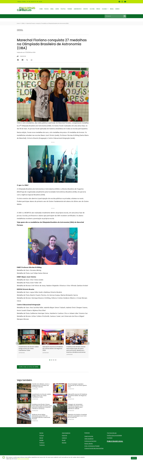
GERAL (23, 23)
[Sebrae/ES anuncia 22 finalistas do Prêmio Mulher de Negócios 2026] (36, 343)
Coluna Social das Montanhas (93, 448)
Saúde (41, 440)
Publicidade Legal (115, 441)
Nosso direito (88, 444)
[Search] (124, 16)
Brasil (63, 440)
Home (41, 433)
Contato (109, 438)
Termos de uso (112, 433)
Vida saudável (88, 439)
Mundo (64, 443)
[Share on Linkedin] (22, 60)
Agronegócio (66, 433)
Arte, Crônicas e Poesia (91, 446)
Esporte (64, 435)
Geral (41, 438)
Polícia (41, 435)
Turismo (42, 445)
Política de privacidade (114, 435)
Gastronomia (88, 436)
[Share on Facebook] (18, 60)
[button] (50, 360)
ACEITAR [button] (134, 458)
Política (41, 443)
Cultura (64, 438)
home (18, 23)
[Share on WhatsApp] (31, 60)
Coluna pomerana (90, 441)
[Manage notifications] (3, 457)
